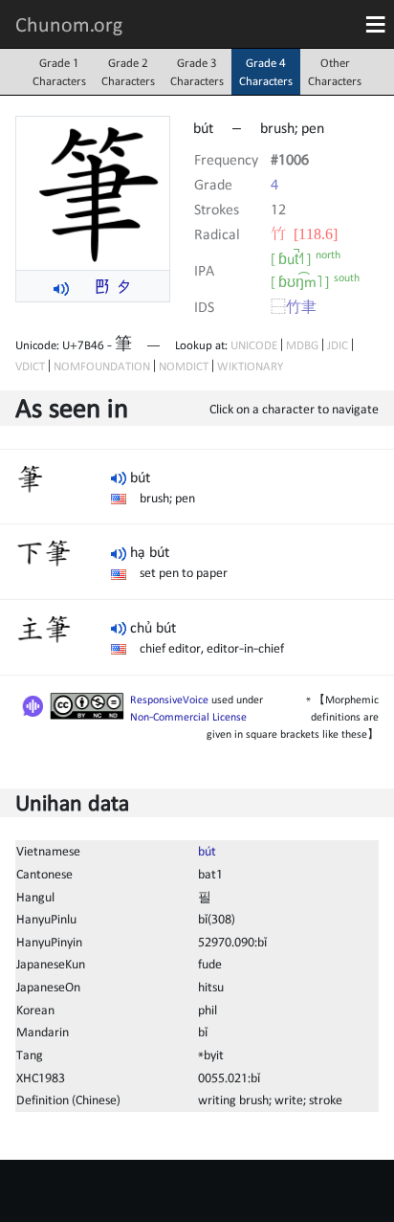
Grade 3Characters (197, 71)
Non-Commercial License (188, 716)
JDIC (337, 345)
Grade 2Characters (128, 71)
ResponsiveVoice (169, 699)
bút (207, 850)
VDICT (30, 366)
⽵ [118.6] (304, 233)
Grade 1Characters (59, 71)
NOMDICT (183, 366)
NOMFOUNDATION (102, 366)
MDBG (302, 345)
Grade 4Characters (266, 71)
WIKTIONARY (250, 366)
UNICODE (253, 345)
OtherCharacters (334, 71)
